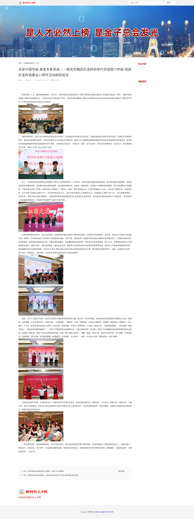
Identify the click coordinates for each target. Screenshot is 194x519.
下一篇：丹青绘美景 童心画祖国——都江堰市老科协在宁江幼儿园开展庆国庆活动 (49, 475)
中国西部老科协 (28, 63)
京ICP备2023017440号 (106, 512)
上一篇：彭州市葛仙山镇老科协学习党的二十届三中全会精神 (42, 471)
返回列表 (121, 471)
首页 (20, 63)
